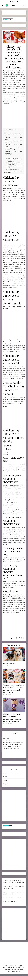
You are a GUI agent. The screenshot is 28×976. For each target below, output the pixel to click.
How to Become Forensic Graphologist (13, 897)
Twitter (5, 776)
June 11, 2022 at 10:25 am (8, 740)
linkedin (5, 780)
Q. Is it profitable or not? (13, 158)
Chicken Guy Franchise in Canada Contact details (13, 152)
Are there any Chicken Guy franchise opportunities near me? (15, 170)
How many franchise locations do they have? (15, 166)
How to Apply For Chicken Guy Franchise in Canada (12, 148)
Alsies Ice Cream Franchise (10, 901)
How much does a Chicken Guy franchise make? (14, 163)
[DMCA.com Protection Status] (14, 19)
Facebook (5, 773)
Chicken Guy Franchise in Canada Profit (13, 145)
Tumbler (5, 784)
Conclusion (8, 172)
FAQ (6, 156)
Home (9, 449)
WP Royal (17, 971)
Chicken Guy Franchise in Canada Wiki (13, 134)
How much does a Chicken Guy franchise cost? (14, 160)
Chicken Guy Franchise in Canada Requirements (13, 141)
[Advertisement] (14, 117)
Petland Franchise (9, 664)
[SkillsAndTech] (7, 5)
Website (9, 154)
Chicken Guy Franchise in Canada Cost (13, 138)
